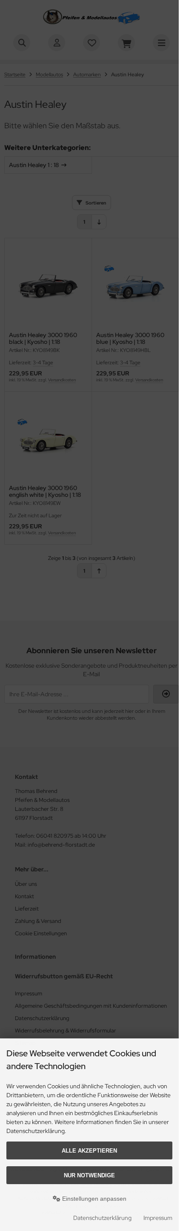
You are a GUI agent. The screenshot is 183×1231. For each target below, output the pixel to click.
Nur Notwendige (89, 1175)
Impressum (157, 1218)
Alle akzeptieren (89, 1150)
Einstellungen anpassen (93, 1198)
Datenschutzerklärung (102, 1218)
